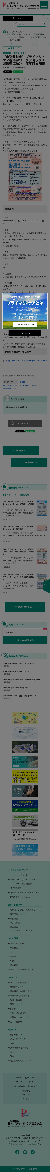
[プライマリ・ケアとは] (25, 328)
